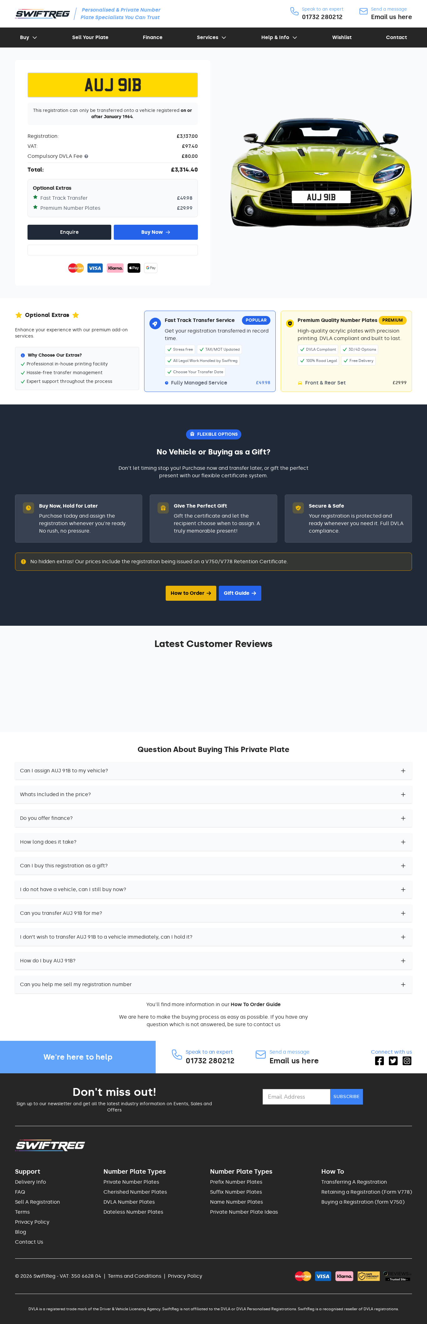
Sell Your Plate (90, 37)
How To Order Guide (256, 1004)
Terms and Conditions (134, 1276)
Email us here (391, 17)
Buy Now (152, 232)
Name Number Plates (236, 1202)
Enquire (69, 232)
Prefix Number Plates (236, 1182)
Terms (22, 1212)
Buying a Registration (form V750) (362, 1202)
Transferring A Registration (354, 1182)
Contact (396, 37)
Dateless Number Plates (133, 1212)
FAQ (20, 1192)
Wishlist (342, 37)
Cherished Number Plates (135, 1192)
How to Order (187, 593)
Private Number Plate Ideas (244, 1212)
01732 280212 (322, 17)
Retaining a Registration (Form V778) (366, 1192)
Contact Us (29, 1242)
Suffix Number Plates (236, 1192)
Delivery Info (30, 1182)
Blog (20, 1232)
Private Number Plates (131, 1182)
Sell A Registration (37, 1202)
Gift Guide (236, 593)
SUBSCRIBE (347, 1097)
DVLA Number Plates (129, 1202)
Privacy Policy (32, 1222)
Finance (153, 37)
